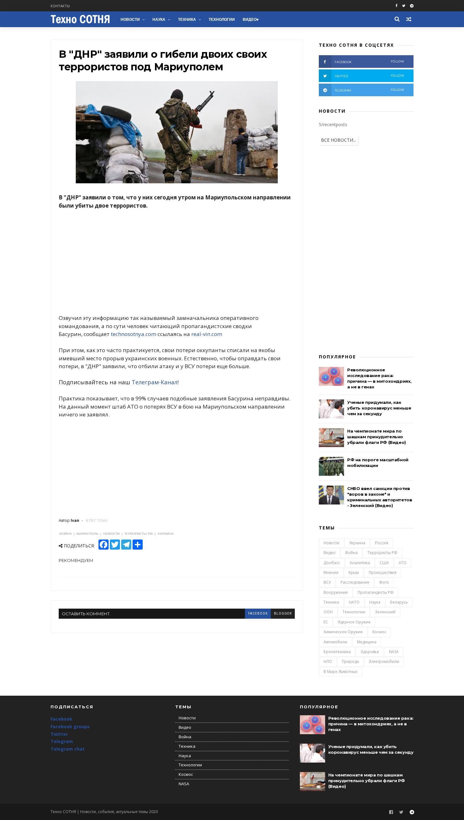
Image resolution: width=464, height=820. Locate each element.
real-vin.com (206, 334)
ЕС (326, 622)
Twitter (59, 734)
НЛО (328, 661)
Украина (357, 543)
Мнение (331, 572)
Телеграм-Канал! (155, 382)
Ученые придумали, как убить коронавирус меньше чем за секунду (379, 408)
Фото (384, 582)
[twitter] (403, 6)
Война (351, 552)
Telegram (62, 741)
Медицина (367, 642)
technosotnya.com (133, 334)
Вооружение (336, 592)
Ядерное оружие (354, 622)
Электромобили (384, 661)
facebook (258, 613)
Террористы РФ (382, 552)
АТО (403, 562)
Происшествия (382, 572)
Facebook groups (70, 726)
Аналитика (360, 562)
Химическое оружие (343, 631)
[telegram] (411, 6)
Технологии (222, 19)
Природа (350, 661)
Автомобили (335, 642)
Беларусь (399, 602)
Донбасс (332, 562)
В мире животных (340, 671)
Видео (250, 19)
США (384, 562)
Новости (130, 19)
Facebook (61, 719)
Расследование (355, 582)
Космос (379, 631)
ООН (328, 612)
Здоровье (369, 651)
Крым (353, 572)
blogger (283, 613)
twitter (369, 76)
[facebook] (396, 6)
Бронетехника (337, 651)
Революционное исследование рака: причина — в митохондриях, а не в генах (370, 724)
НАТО (354, 602)
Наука (158, 19)
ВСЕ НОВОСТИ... (338, 140)
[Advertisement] (177, 262)
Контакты (60, 5)
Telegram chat (68, 749)
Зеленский (385, 612)
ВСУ (327, 582)
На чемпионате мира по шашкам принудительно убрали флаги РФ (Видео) (376, 436)
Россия (381, 543)
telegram (369, 90)
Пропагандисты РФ (376, 592)
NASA (394, 651)
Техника (187, 19)
